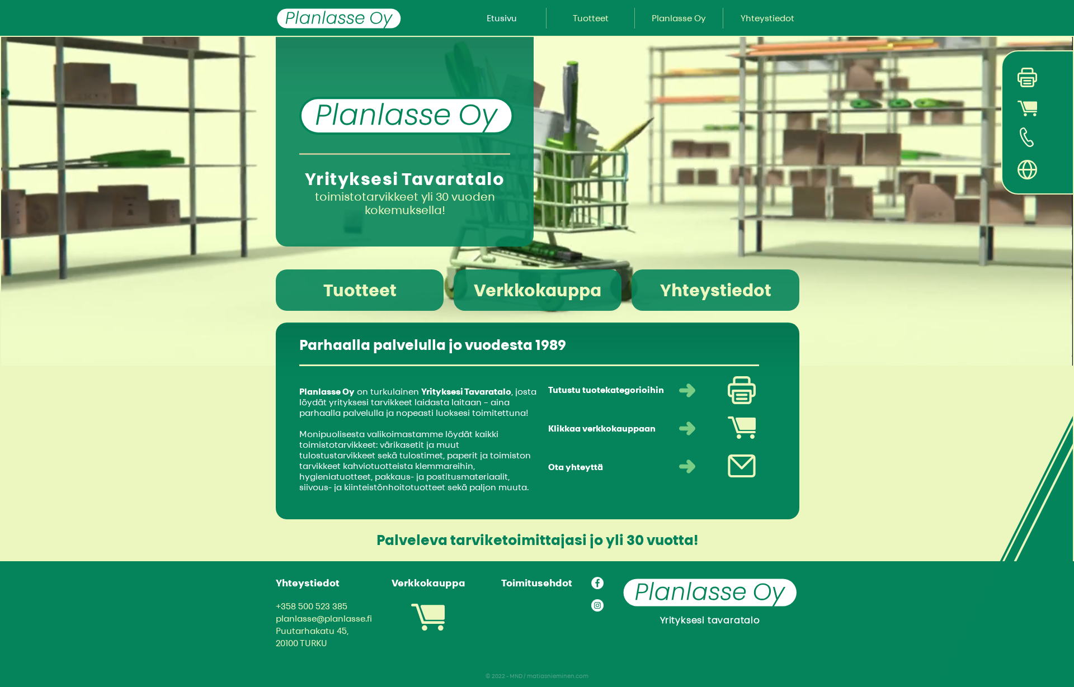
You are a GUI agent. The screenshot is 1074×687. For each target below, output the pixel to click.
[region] (999, 77)
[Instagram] (597, 605)
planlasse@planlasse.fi (324, 618)
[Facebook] (597, 583)
